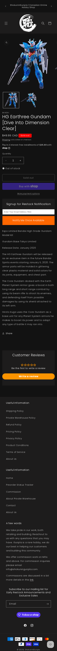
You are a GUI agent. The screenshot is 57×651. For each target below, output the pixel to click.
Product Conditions (17, 445)
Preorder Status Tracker (19, 484)
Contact (11, 505)
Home (9, 478)
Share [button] (9, 333)
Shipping (6, 140)
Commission (13, 491)
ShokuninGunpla (32, 649)
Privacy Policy (14, 438)
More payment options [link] (28, 193)
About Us (11, 458)
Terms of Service (15, 452)
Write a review (28, 376)
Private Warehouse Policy (20, 417)
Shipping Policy (15, 411)
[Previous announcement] (5, 6)
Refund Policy (14, 424)
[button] (6, 23)
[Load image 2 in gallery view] (28, 100)
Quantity (6, 153)
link (32, 579)
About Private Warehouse (21, 498)
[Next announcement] (51, 6)
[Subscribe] (47, 603)
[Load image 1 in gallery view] (11, 100)
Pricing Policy (13, 431)
